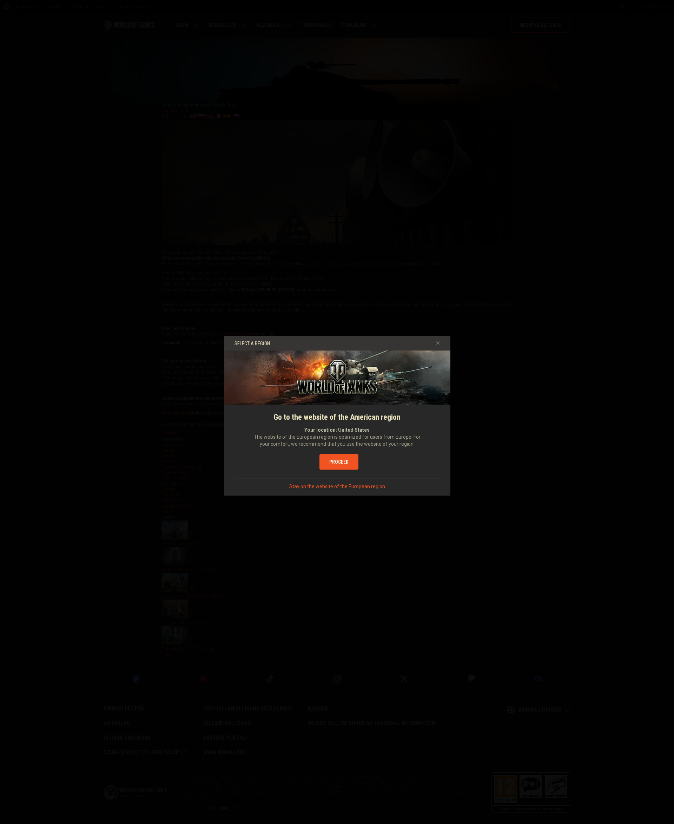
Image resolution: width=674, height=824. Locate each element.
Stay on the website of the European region (337, 486)
